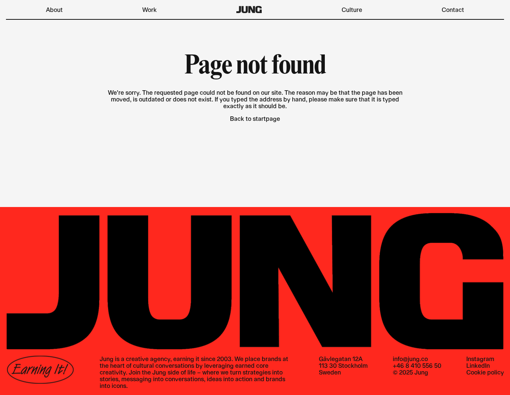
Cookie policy (485, 372)
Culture (352, 9)
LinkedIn (478, 365)
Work (149, 9)
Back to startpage (255, 118)
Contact (453, 9)
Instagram (480, 358)
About (54, 9)
